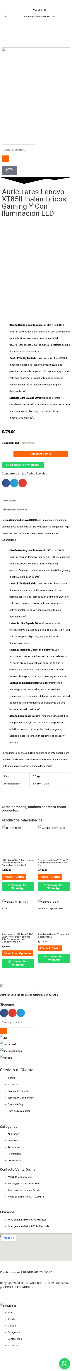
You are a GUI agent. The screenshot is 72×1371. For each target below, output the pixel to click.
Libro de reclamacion (19, 1110)
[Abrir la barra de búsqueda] (4, 140)
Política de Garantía (18, 1091)
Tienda (11, 1077)
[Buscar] (5, 158)
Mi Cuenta (13, 1084)
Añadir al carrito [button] (14, 876)
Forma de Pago (16, 1104)
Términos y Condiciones (21, 1097)
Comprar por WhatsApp (25, 464)
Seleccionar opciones (17, 953)
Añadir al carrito (40, 453)
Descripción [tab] (9, 500)
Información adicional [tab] (14, 509)
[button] (23, 464)
